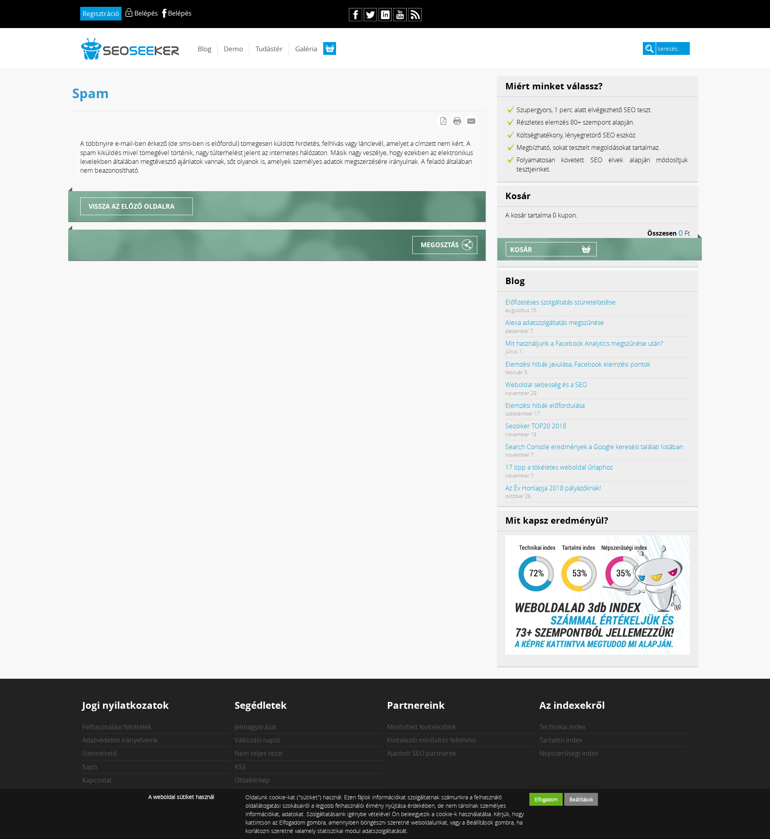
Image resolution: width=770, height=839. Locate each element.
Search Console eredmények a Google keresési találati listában (594, 446)
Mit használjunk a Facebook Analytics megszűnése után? (584, 343)
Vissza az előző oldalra (131, 206)
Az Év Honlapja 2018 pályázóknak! (553, 488)
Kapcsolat (97, 780)
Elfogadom (546, 799)
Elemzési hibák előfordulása (545, 405)
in (385, 14)
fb (355, 14)
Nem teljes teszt (259, 753)
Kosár (521, 249)
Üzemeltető (99, 753)
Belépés (180, 13)
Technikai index (562, 726)
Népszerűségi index (568, 753)
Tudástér (269, 48)
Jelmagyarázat (256, 726)
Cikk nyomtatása (457, 121)
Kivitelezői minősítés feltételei (431, 740)
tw (370, 14)
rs (414, 14)
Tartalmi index (560, 740)
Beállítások (581, 799)
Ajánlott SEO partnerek (421, 753)
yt (400, 14)
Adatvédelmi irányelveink (120, 740)
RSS (240, 766)
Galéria (306, 48)
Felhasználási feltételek (116, 726)
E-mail (471, 121)
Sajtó (89, 766)
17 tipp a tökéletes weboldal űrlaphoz (559, 467)
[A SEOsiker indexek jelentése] (597, 652)
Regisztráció (101, 13)
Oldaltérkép (252, 780)
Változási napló (257, 740)
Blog (204, 48)
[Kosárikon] (329, 48)
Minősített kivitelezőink (421, 726)
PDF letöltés (443, 121)
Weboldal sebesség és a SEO (546, 384)
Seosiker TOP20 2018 (535, 426)
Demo (233, 48)
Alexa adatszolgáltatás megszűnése (554, 322)
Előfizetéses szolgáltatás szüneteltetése (560, 302)
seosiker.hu (130, 48)
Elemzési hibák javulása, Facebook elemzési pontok (577, 364)
